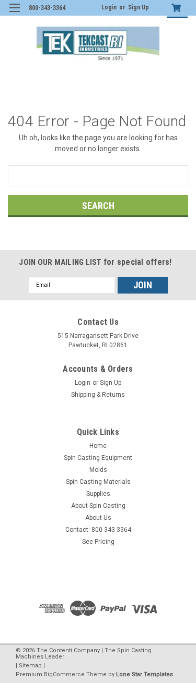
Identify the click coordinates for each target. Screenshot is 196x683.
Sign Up (138, 7)
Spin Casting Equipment (98, 457)
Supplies (98, 493)
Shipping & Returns (98, 394)
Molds (98, 469)
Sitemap (30, 665)
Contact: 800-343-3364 (98, 529)
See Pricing (98, 541)
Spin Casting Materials (98, 481)
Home (98, 445)
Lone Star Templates (144, 674)
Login (109, 7)
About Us (98, 517)
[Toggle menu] (14, 14)
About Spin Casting (98, 505)
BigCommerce (64, 674)
